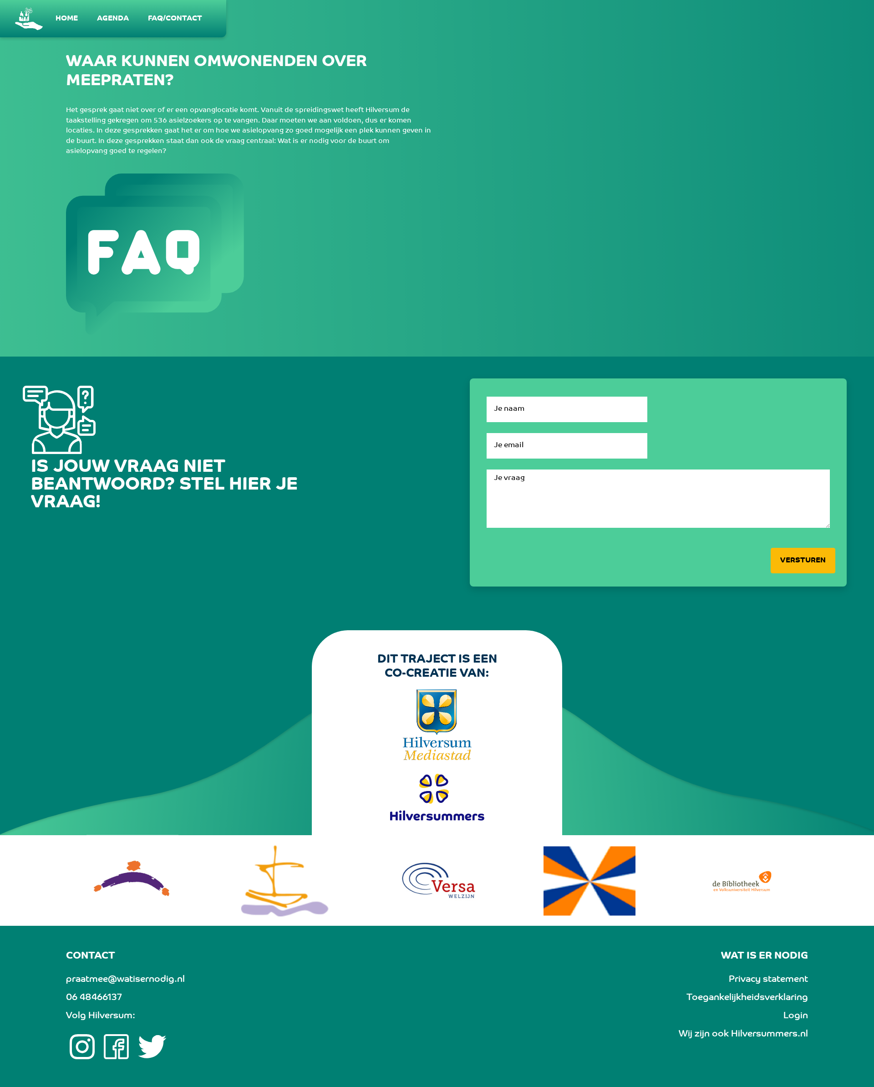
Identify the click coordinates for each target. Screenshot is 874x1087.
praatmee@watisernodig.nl (125, 979)
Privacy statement (768, 979)
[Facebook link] (116, 1046)
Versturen (803, 560)
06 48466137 (94, 997)
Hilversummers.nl (769, 1034)
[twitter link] (152, 1046)
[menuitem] (67, 19)
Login (795, 1016)
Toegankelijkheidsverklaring (747, 997)
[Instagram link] (82, 1046)
